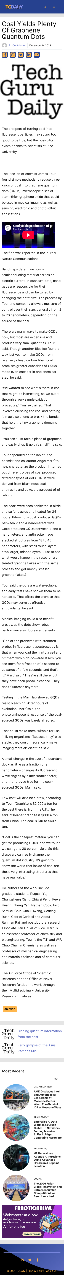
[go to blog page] (56, 1079)
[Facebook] (37, 1260)
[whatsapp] (13, 55)
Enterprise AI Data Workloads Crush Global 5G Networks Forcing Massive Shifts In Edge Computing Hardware (48, 1129)
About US (51, 1270)
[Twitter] (29, 1260)
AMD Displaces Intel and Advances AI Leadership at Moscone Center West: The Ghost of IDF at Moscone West (47, 1099)
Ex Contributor (17, 45)
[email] (37, 55)
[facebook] (5, 55)
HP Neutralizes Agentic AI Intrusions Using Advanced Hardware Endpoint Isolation (47, 1160)
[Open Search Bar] (44, 6)
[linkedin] (29, 55)
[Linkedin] (22, 1260)
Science (9, 1009)
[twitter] (21, 55)
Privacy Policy (36, 1270)
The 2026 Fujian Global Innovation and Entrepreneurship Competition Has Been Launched (48, 1190)
